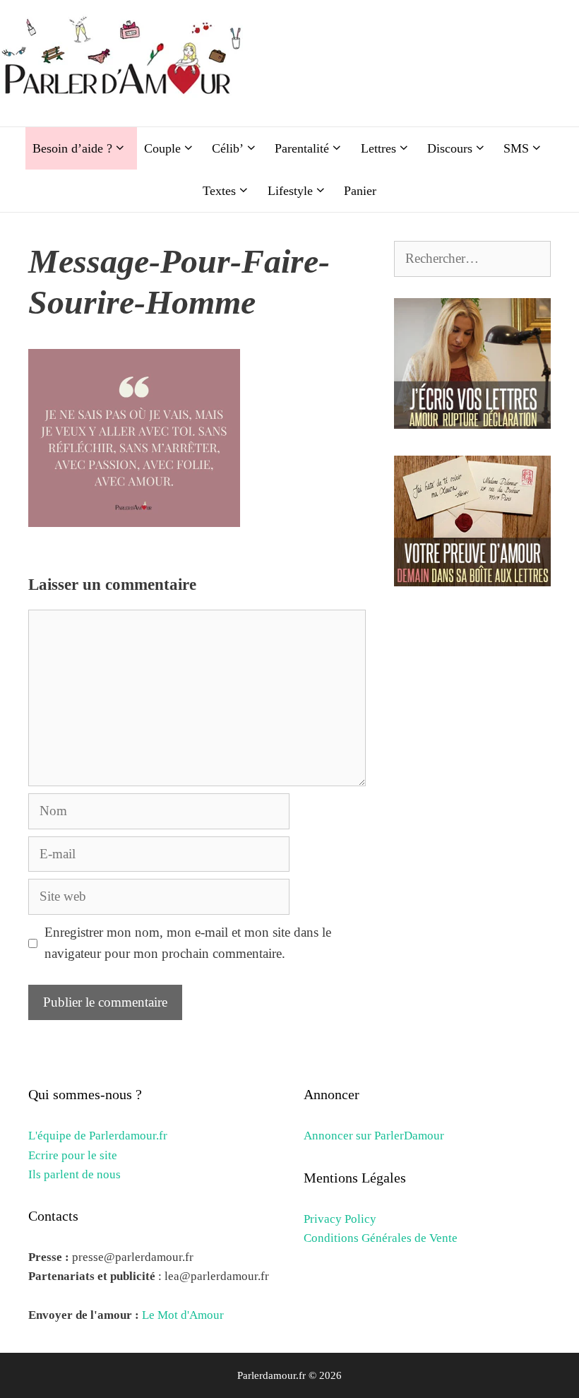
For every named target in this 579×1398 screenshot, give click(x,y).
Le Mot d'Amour (183, 1315)
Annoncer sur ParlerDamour (374, 1135)
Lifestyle (290, 191)
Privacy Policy (340, 1219)
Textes (219, 191)
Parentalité (302, 148)
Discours (449, 148)
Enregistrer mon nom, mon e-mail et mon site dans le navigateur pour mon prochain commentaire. (187, 943)
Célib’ (228, 148)
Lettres (378, 148)
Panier (360, 191)
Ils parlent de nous (74, 1174)
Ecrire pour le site (72, 1155)
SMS (516, 148)
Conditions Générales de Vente (381, 1238)
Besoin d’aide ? (72, 148)
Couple (162, 148)
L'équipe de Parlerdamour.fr (97, 1135)
